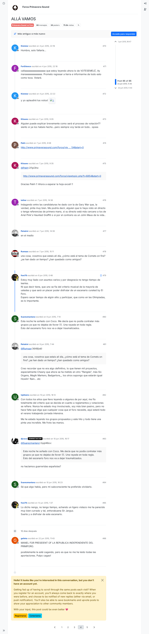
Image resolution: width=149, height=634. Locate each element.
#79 (104, 275)
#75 (104, 163)
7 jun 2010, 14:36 (45, 200)
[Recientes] (3, 3)
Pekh (23, 143)
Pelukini (24, 231)
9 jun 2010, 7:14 (54, 317)
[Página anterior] (55, 627)
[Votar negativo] (97, 58)
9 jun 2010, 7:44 (47, 344)
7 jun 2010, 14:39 (47, 231)
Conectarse (35, 615)
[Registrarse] (145, 9)
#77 (104, 231)
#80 (104, 317)
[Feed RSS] (78, 25)
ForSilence (26, 66)
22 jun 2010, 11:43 (47, 538)
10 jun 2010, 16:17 (61, 438)
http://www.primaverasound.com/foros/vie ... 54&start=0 (52, 147)
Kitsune (24, 119)
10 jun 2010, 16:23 (55, 482)
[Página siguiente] (94, 627)
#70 (104, 46)
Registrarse (20, 615)
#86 (104, 538)
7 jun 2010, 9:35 (46, 163)
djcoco (24, 438)
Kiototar (24, 46)
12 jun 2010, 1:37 (45, 503)
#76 (104, 200)
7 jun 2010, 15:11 (46, 251)
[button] (3, 630)
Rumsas (24, 251)
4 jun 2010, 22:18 (49, 66)
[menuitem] (145, 3)
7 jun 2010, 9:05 (46, 119)
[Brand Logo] (16, 6)
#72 (104, 94)
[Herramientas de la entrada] (103, 58)
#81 (104, 344)
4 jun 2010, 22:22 (47, 94)
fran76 (24, 275)
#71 (104, 66)
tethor (23, 200)
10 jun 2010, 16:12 (48, 395)
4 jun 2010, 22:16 (47, 46)
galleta (24, 538)
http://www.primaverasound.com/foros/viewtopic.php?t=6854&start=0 (62, 175)
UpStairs (25, 395)
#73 (104, 119)
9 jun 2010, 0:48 (45, 275)
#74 (104, 143)
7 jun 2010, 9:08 (44, 143)
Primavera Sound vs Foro (22, 25)
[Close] (102, 580)
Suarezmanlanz (28, 317)
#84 (104, 482)
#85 (104, 503)
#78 (104, 251)
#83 (104, 438)
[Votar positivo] (87, 58)
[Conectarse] (145, 3)
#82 (104, 395)
